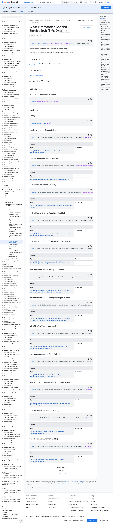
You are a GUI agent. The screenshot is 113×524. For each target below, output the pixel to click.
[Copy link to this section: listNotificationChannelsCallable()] (58, 326)
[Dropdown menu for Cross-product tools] (55, 2)
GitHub (71, 498)
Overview (5, 11)
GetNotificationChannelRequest (51, 205)
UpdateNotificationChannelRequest (52, 431)
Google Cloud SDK (13, 7)
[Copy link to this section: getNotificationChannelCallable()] (58, 185)
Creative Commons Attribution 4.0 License (73, 481)
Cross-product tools (46, 2)
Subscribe (92, 520)
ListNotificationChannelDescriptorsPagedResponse (47, 320)
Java (25, 7)
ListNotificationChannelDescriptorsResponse (46, 292)
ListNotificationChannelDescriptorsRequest (55, 290)
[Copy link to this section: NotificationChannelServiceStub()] (58, 94)
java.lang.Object (34, 64)
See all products (30, 498)
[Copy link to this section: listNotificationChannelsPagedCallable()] (63, 354)
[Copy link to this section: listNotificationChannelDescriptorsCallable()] (67, 270)
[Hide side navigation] (21, 521)
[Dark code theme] (88, 40)
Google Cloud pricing (31, 501)
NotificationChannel (37, 152)
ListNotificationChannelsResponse (48, 347)
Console (84, 2)
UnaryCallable (35, 151)
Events (93, 501)
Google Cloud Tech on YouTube (99, 510)
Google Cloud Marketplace (33, 504)
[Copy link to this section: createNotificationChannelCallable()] (60, 130)
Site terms (44, 516)
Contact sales (29, 507)
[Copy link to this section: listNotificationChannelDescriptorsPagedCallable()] (72, 298)
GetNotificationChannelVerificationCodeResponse (53, 264)
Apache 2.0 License (40, 483)
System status (52, 507)
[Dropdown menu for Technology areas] (36, 2)
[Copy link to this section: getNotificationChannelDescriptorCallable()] (66, 213)
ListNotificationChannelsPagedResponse (48, 376)
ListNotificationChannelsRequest (51, 347)
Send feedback (86, 27)
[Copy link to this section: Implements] (42, 71)
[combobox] (69, 2)
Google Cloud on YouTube (98, 507)
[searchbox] (12, 17)
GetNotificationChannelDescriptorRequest (55, 234)
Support (50, 501)
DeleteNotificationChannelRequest (52, 179)
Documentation (39, 20)
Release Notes (52, 504)
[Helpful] (89, 20)
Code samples (73, 504)
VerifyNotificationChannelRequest (52, 459)
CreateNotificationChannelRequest (52, 151)
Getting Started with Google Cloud (78, 501)
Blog (92, 498)
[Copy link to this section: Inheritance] (42, 59)
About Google (29, 516)
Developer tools (49, 20)
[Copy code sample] (91, 40)
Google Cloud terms (53, 516)
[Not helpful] (91, 20)
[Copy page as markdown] (66, 30)
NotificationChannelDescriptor (41, 235)
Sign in (109, 2)
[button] (11, 183)
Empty (67, 179)
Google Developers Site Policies (64, 483)
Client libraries (36, 7)
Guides (13, 11)
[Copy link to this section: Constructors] (45, 89)
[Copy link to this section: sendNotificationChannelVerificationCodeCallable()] (72, 383)
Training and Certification (76, 510)
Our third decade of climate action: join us (72, 516)
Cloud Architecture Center (76, 507)
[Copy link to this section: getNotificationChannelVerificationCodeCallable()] (71, 241)
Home (31, 20)
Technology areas (29, 2)
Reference (22, 11)
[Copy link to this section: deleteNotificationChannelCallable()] (60, 158)
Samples (30, 11)
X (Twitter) (94, 504)
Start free (106, 7)
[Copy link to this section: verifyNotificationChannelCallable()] (59, 439)
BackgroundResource (36, 75)
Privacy (37, 516)
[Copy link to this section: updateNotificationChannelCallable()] (61, 411)
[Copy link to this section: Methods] (40, 110)
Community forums (53, 498)
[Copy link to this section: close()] (36, 116)
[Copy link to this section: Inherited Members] (52, 81)
